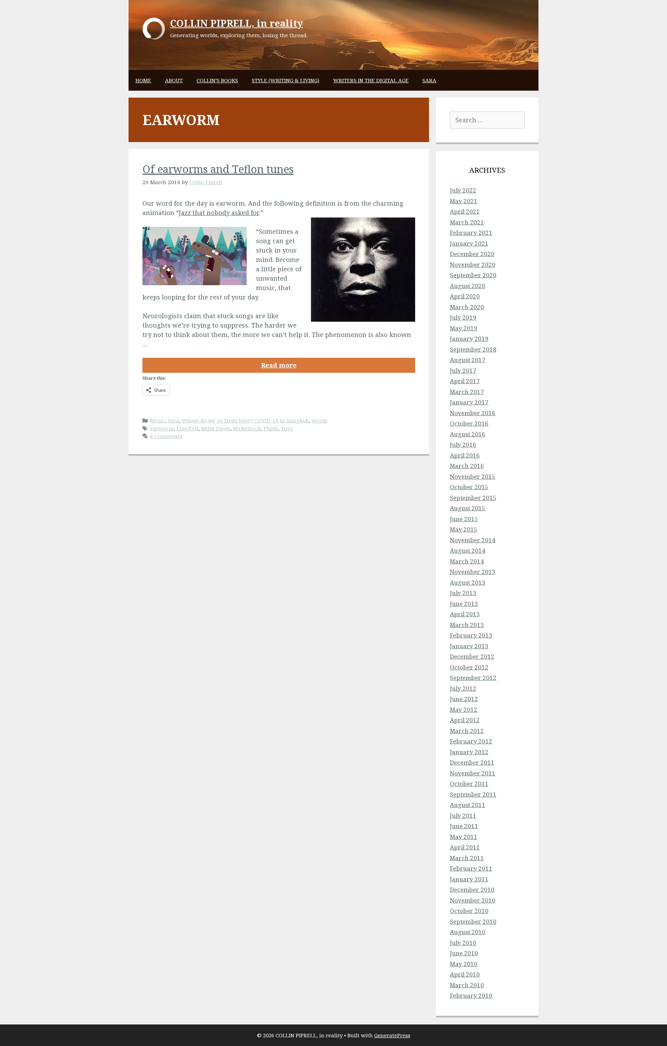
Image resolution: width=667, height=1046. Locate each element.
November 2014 (472, 540)
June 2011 (464, 826)
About (174, 80)
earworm (162, 428)
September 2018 (473, 349)
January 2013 (469, 646)
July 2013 (463, 593)
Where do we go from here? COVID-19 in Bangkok (245, 420)
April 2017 (465, 381)
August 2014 (467, 550)
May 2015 (463, 529)
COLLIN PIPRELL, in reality (236, 23)
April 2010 (465, 974)
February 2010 (471, 995)
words (319, 420)
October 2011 (469, 784)
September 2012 (473, 678)
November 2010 (472, 900)
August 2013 (467, 582)
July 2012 (463, 688)
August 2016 (467, 434)
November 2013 (472, 572)
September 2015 (473, 498)
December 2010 (472, 889)
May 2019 (463, 328)
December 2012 (472, 656)
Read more (279, 365)
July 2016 (463, 444)
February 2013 (471, 635)
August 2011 (467, 805)
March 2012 (467, 731)
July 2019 (463, 317)
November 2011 (472, 773)
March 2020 (467, 307)
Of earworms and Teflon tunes (218, 169)
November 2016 (472, 413)
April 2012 (465, 720)
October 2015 (469, 487)
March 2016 (467, 466)
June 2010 (464, 953)
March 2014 (467, 561)
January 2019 (469, 339)
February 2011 (471, 868)
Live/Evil (187, 428)
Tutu (287, 428)
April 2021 (465, 211)
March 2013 (467, 625)
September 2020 (473, 275)
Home (143, 80)
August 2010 (467, 932)
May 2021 (463, 201)
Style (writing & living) (285, 80)
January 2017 (469, 402)
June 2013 (464, 604)
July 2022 (463, 190)
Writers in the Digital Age (371, 80)
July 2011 (463, 815)
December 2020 (472, 254)
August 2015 (467, 508)
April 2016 (465, 455)
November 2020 (472, 265)
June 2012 (464, 699)
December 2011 (472, 762)
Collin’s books (217, 80)
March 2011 (467, 858)
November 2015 (472, 476)
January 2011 (469, 879)
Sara (429, 80)
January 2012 (469, 752)
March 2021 (467, 222)
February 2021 (471, 233)
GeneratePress (392, 1035)
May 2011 (463, 837)
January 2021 (469, 243)
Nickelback (247, 428)
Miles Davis (215, 428)
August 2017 (467, 360)
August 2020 (467, 286)
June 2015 (464, 519)
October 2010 (469, 911)
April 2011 (465, 847)
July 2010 (463, 943)
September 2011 (473, 794)
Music (157, 420)
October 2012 (469, 667)
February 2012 (471, 741)
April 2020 (465, 296)
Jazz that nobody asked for (219, 212)
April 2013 (465, 614)
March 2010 (467, 985)
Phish (271, 428)
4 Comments (166, 436)
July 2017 (463, 370)
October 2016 (469, 423)
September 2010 (473, 921)
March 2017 (467, 392)
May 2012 (463, 710)
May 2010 (463, 964)
